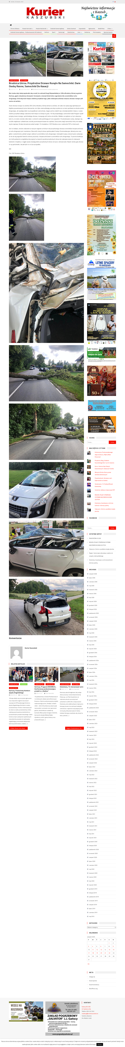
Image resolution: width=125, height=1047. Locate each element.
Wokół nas (101, 28)
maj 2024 (91, 680)
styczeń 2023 (93, 743)
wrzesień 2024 (93, 664)
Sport (53, 32)
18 (93, 953)
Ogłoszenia (91, 28)
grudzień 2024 (93, 653)
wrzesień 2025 (93, 617)
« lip (88, 964)
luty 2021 (91, 834)
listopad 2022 (93, 751)
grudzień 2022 (93, 747)
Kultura (47, 32)
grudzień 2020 (93, 842)
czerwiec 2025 (93, 629)
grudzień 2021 (93, 794)
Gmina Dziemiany (65, 684)
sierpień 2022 (93, 763)
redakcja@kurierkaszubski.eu (90, 1013)
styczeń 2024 (93, 696)
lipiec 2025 (92, 625)
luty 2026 (91, 597)
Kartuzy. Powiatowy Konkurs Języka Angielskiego (19, 691)
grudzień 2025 (93, 605)
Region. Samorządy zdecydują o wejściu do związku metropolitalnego (101, 554)
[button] (46, 174)
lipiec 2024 (92, 672)
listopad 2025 (93, 609)
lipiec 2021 (92, 814)
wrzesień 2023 (93, 712)
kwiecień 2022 (93, 779)
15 (109, 950)
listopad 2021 (93, 798)
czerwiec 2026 (93, 582)
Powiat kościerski (41, 28)
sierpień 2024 (93, 668)
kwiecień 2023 (93, 731)
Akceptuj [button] (100, 1044)
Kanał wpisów (93, 981)
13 (101, 950)
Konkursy (87, 32)
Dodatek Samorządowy (57, 28)
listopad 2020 (93, 845)
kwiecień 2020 (93, 873)
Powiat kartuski (27, 28)
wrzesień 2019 (93, 901)
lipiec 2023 (92, 719)
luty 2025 (91, 645)
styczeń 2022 (93, 790)
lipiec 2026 (92, 578)
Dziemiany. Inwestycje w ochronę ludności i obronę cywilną (101, 561)
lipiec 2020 (92, 861)
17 (89, 953)
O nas (109, 28)
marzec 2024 (92, 688)
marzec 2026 (92, 593)
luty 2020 (91, 881)
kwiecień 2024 (93, 684)
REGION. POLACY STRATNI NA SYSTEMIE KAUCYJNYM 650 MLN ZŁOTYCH (103, 497)
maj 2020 (91, 869)
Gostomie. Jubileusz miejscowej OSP (105, 490)
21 (105, 953)
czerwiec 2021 (93, 818)
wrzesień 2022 (93, 759)
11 (93, 950)
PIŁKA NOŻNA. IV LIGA (95, 538)
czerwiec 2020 (93, 865)
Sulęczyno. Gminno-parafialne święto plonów (101, 549)
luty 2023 (91, 739)
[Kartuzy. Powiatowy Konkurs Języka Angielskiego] (21, 674)
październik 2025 (94, 613)
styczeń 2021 (93, 838)
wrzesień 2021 (93, 806)
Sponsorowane (108, 32)
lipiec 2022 (92, 767)
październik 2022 (94, 755)
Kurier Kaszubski (25, 89)
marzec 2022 (92, 782)
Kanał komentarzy (94, 985)
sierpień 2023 (93, 716)
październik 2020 (94, 849)
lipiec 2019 (92, 908)
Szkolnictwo (70, 32)
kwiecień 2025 (93, 637)
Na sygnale (24, 80)
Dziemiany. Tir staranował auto (71, 687)
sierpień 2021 (93, 810)
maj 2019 (91, 916)
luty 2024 (91, 692)
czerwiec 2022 (93, 771)
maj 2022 (91, 775)
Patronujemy (97, 32)
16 (113, 950)
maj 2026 (91, 586)
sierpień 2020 (93, 857)
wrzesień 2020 (93, 853)
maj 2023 (91, 727)
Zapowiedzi (82, 28)
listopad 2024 (93, 656)
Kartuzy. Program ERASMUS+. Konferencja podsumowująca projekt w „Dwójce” (45, 689)
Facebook (93, 518)
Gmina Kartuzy (14, 80)
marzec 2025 (92, 641)
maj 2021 (91, 822)
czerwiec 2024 (93, 676)
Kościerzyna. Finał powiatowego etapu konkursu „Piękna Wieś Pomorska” (104, 454)
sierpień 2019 (93, 905)
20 (101, 953)
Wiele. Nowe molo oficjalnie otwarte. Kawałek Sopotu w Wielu (19, 728)
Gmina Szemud (71, 28)
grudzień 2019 (93, 889)
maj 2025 (91, 633)
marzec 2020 (92, 877)
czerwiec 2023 (93, 723)
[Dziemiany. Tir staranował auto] (72, 674)
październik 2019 (94, 897)
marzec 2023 (92, 735)
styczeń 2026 (93, 601)
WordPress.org (93, 988)
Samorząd (61, 32)
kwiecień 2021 (93, 826)
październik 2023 (94, 708)
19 (97, 953)
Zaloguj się (92, 977)
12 (97, 950)
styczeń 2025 (93, 649)
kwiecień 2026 (93, 590)
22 (109, 953)
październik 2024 (94, 660)
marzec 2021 (92, 830)
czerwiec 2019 (93, 912)
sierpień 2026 (93, 574)
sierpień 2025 (93, 621)
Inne (79, 32)
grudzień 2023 (93, 700)
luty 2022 (91, 786)
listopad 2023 (93, 704)
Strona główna (15, 28)
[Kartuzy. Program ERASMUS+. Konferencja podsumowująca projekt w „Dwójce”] (46, 674)
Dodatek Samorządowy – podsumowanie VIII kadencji (26, 32)
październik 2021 (94, 802)
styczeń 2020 (93, 885)
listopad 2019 (93, 893)
